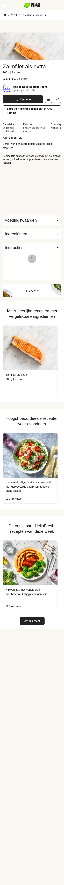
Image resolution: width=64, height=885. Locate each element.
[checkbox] (4, 79)
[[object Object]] (48, 99)
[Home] (5, 15)
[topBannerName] (32, 26)
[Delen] (57, 99)
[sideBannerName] (32, 190)
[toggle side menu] (5, 5)
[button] (32, 234)
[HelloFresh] (32, 5)
